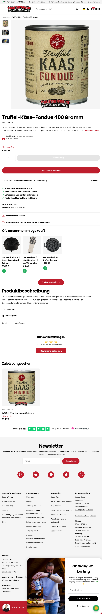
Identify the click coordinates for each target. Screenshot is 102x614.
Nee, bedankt (83, 606)
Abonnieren (71, 461)
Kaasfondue (7, 122)
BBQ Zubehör (56, 506)
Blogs (4, 522)
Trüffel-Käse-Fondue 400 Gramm (18, 413)
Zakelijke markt (32, 531)
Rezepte (5, 510)
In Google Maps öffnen (84, 510)
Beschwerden (31, 547)
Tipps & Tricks (7, 497)
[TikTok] (66, 474)
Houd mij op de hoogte (51, 170)
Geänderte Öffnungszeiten (85, 516)
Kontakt (29, 501)
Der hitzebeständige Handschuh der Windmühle (31, 260)
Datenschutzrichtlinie (34, 543)
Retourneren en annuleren (36, 522)
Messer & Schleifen (58, 526)
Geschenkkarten (57, 531)
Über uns (30, 497)
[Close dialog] (98, 561)
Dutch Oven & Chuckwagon (61, 510)
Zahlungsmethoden (33, 506)
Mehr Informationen (11, 493)
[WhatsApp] (81, 474)
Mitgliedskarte (7, 506)
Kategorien (56, 493)
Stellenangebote (8, 501)
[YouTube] (36, 474)
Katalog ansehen (3, 9)
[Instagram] (20, 474)
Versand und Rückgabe (35, 518)
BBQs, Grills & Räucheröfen (61, 501)
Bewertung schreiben (51, 351)
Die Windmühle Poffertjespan (50, 259)
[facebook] (51, 474)
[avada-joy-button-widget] (96, 608)
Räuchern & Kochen (58, 515)
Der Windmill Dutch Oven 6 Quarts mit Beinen (11, 260)
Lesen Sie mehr (92, 130)
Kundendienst (32, 493)
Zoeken (77, 9)
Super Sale (55, 497)
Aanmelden (83, 599)
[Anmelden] (88, 9)
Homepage (6, 17)
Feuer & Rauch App (33, 526)
